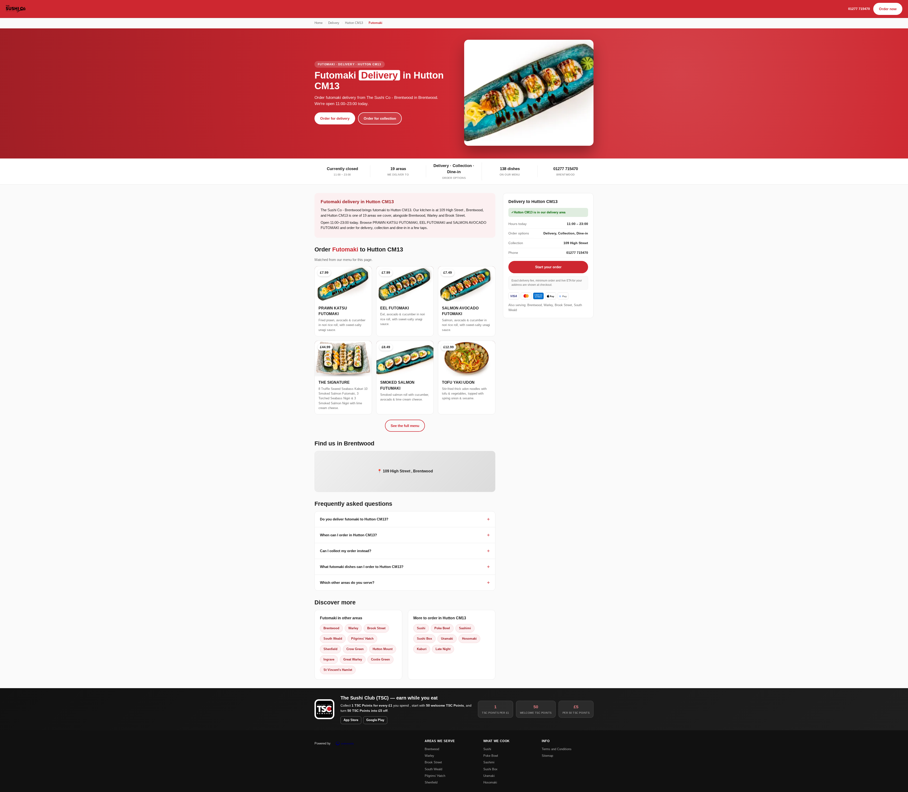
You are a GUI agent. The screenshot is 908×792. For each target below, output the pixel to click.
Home (318, 23)
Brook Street (376, 628)
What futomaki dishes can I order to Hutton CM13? (361, 567)
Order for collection (380, 118)
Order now (888, 9)
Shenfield (330, 649)
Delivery (333, 23)
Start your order (548, 267)
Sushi (421, 628)
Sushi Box (424, 638)
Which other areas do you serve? (347, 583)
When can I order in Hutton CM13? (348, 535)
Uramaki (447, 638)
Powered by (322, 743)
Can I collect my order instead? (345, 551)
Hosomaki (469, 638)
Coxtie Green (380, 659)
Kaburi (422, 649)
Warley (353, 628)
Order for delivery (334, 118)
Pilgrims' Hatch (362, 638)
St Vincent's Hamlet (337, 670)
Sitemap (547, 755)
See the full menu (405, 426)
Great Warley (352, 659)
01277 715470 (859, 9)
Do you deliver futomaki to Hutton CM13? (354, 519)
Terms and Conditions (557, 749)
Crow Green (355, 649)
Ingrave (328, 659)
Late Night (443, 649)
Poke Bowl (442, 628)
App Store (351, 720)
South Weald (332, 638)
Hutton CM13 (354, 23)
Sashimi (465, 628)
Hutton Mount (383, 649)
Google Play (375, 720)
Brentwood (331, 628)
